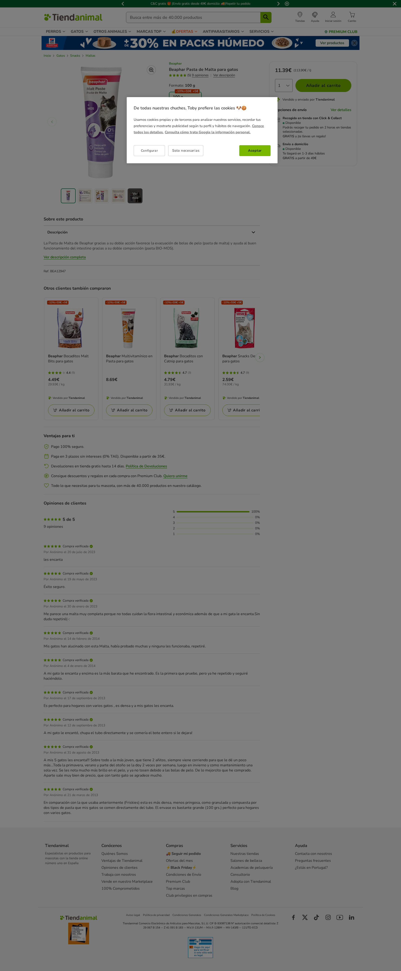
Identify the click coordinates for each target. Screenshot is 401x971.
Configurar (149, 150)
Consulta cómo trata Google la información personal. (208, 132)
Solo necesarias (185, 150)
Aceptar (255, 150)
